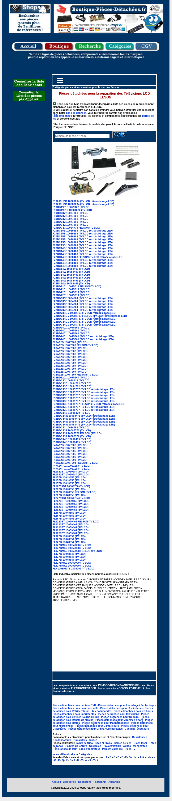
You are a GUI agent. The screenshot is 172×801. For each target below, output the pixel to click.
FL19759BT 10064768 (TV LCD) (71, 486)
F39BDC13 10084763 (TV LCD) (71, 427)
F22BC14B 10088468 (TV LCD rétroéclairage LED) (83, 248)
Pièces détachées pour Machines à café (119, 720)
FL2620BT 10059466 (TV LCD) (71, 501)
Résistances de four (65, 748)
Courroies (95, 746)
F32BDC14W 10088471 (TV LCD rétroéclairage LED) (84, 415)
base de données (76, 112)
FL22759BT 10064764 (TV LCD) (71, 498)
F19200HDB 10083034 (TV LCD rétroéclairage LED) (83, 201)
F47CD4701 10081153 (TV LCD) (71, 465)
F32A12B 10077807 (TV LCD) (70, 357)
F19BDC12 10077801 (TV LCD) (71, 213)
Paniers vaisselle (112, 748)
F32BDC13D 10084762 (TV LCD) (72, 383)
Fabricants (100, 781)
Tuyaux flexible (112, 746)
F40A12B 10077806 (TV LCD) (70, 445)
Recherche (84, 781)
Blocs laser (140, 743)
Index (56, 754)
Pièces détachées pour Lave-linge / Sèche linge (126, 705)
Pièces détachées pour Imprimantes (74, 714)
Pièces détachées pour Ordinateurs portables (95, 728)
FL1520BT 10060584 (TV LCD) (71, 471)
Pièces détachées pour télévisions (119, 714)
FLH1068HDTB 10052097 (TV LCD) (73, 568)
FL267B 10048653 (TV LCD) (69, 512)
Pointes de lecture (76, 746)
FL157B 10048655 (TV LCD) (69, 477)
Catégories (85, 754)
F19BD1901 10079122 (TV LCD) (71, 207)
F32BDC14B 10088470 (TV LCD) (72, 412)
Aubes (127, 746)
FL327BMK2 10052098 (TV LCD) (72, 545)
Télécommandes (102, 711)
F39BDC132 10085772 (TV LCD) (72, 430)
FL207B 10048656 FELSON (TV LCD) (74, 492)
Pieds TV (130, 748)
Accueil (56, 781)
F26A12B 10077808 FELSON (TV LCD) (75, 345)
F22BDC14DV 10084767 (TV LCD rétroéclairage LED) (84, 313)
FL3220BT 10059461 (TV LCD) (71, 524)
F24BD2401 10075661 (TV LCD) (71, 327)
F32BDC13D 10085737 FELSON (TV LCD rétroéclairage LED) (89, 404)
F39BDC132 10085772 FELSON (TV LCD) (77, 433)
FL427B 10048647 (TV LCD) (69, 553)
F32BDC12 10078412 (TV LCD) (71, 380)
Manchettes (140, 746)
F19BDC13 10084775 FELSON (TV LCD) (76, 227)
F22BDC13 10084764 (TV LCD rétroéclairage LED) (83, 298)
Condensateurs (62, 740)
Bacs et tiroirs (103, 743)
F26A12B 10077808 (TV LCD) (70, 342)
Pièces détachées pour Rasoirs (120, 717)
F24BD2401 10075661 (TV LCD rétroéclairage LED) (83, 336)
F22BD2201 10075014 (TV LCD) (71, 289)
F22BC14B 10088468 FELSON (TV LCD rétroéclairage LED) (88, 257)
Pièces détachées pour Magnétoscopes (106, 722)
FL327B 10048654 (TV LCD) (69, 536)
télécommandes (62, 115)
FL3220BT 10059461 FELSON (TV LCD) (76, 521)
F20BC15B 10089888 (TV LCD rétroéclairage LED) (83, 230)
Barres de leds (123, 743)
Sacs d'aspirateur (89, 748)
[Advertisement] (104, 640)
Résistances (140, 737)
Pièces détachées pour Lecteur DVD (75, 705)
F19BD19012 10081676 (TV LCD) (72, 210)
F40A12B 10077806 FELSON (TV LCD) (75, 462)
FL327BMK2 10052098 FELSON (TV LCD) (77, 551)
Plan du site (68, 754)
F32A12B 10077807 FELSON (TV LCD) (75, 374)
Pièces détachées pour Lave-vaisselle (76, 708)
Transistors (80, 740)
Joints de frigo (84, 743)
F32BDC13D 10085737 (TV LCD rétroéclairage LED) (84, 389)
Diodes (93, 740)
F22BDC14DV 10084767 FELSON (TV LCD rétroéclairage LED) (90, 315)
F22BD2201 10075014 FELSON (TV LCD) (77, 286)
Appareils (114, 781)
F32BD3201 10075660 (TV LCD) (71, 377)
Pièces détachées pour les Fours (134, 711)
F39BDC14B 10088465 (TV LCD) (72, 439)
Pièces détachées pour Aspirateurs (121, 708)
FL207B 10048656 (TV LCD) (69, 489)
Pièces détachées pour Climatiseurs (98, 725)
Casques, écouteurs (137, 728)
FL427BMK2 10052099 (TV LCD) (72, 562)
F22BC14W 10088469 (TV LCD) (71, 268)
